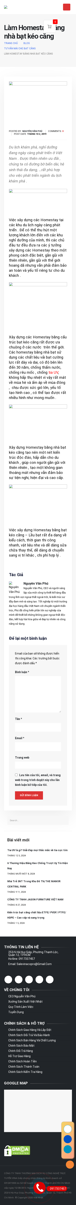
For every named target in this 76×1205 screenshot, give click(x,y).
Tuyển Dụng (16, 1012)
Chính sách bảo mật (21, 1045)
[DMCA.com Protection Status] (17, 1150)
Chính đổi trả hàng (20, 1050)
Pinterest (29, 979)
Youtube (39, 979)
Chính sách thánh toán (23, 1066)
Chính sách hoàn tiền (22, 1061)
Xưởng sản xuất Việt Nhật (25, 1001)
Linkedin (50, 979)
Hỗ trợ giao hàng (19, 1056)
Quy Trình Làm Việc (20, 1006)
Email (19, 738)
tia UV (53, 372)
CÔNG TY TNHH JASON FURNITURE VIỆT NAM (35, 899)
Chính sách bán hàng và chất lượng (32, 1040)
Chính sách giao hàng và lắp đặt (29, 1029)
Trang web (22, 757)
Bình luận (22, 672)
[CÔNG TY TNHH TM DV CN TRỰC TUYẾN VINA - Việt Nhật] (14, 7)
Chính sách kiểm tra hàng (25, 1071)
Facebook (8, 979)
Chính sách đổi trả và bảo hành (29, 1035)
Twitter (18, 979)
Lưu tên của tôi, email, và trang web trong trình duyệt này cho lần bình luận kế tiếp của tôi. (38, 780)
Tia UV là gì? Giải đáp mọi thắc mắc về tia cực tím (37, 850)
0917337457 (58, 1188)
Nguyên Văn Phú (36, 583)
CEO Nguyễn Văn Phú (21, 996)
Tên (18, 719)
